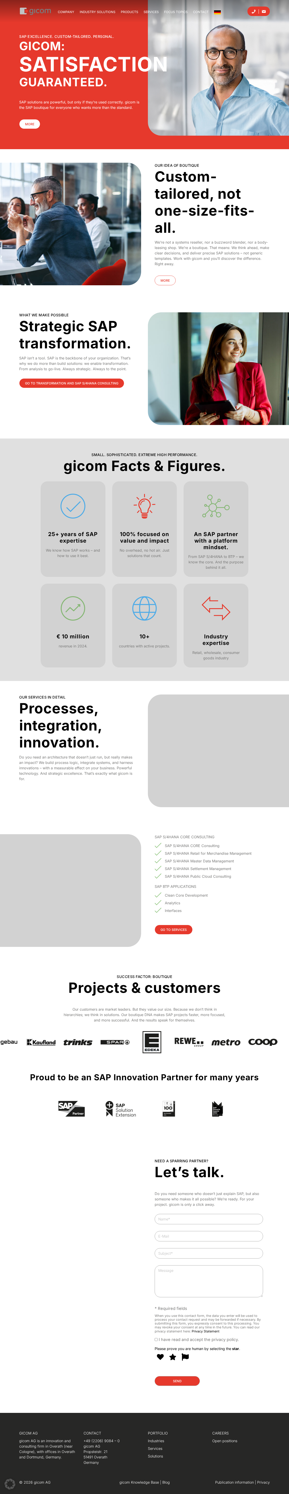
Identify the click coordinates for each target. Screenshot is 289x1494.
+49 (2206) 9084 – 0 (102, 1441)
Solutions (155, 1456)
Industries (156, 1441)
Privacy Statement (205, 1331)
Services (151, 12)
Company (66, 12)
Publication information (235, 1482)
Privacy (263, 1482)
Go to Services (174, 930)
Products (129, 12)
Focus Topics (176, 12)
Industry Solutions (97, 12)
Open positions (224, 1441)
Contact (201, 12)
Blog (166, 1482)
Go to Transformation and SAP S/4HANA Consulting (71, 383)
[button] (10, 1484)
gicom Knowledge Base (139, 1482)
